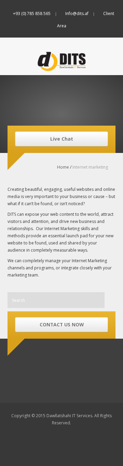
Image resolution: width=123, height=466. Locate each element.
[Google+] (75, 38)
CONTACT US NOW (62, 324)
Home (63, 167)
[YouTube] (88, 38)
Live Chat (61, 139)
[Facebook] (36, 38)
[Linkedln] (62, 38)
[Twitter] (49, 38)
